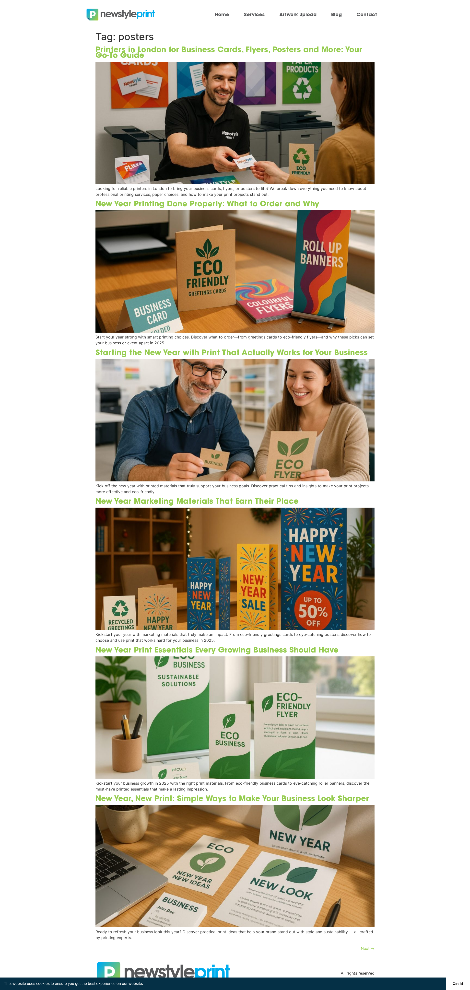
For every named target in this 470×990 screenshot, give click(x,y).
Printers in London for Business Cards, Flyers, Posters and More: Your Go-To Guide (228, 52)
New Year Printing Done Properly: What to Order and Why (207, 203)
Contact (366, 14)
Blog (336, 14)
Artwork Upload (298, 14)
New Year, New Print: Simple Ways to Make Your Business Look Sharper (232, 798)
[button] (144, 984)
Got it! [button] (458, 984)
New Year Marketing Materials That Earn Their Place (197, 501)
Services (254, 14)
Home (222, 14)
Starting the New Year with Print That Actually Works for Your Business (231, 352)
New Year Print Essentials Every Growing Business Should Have (217, 649)
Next (368, 948)
